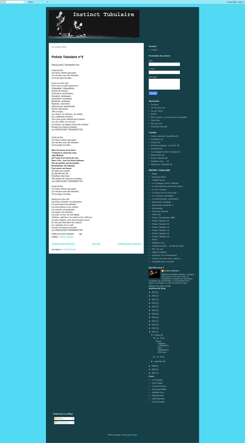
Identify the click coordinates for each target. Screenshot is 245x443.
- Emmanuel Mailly (158, 389)
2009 (154, 366)
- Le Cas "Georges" (159, 190)
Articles (59, 418)
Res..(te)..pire (156, 123)
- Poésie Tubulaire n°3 (160, 227)
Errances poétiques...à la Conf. (164, 145)
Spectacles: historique (160, 164)
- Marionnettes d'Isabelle (161, 202)
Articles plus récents (63, 243)
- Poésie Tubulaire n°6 (160, 236)
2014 (154, 317)
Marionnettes (156, 155)
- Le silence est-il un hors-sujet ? (164, 193)
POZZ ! (154, 114)
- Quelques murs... (158, 243)
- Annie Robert (157, 383)
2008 (154, 369)
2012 (154, 325)
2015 (154, 314)
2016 (154, 310)
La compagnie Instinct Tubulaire (164, 152)
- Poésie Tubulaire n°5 (160, 233)
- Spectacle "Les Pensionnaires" (164, 255)
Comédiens (155, 139)
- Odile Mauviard (157, 399)
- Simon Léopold (157, 402)
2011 (154, 328)
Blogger (134, 435)
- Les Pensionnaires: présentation (165, 199)
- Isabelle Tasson (158, 180)
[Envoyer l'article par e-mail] (80, 234)
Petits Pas (155, 120)
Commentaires (62, 423)
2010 (154, 332)
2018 (154, 307)
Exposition (155, 149)
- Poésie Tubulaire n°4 (160, 230)
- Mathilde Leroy (157, 392)
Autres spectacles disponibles (163, 136)
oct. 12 (159, 338)
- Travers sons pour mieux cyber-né (165, 258)
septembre (158, 361)
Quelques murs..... (158, 161)
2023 (154, 296)
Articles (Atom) (69, 249)
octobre (157, 335)
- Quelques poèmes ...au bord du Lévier (167, 246)
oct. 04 (159, 357)
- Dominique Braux (158, 177)
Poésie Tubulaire (66, 237)
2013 (154, 321)
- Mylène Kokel (157, 395)
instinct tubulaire (171, 271)
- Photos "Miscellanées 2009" (163, 218)
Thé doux (155, 105)
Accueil (96, 243)
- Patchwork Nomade (159, 211)
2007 (154, 373)
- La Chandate (156, 380)
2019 (154, 303)
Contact (154, 50)
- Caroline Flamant (158, 386)
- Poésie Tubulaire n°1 (160, 221)
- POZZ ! (154, 240)
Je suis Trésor (157, 111)
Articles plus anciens (129, 243)
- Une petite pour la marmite (162, 262)
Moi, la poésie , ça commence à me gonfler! (169, 117)
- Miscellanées (157, 208)
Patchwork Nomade (159, 127)
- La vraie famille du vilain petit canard (166, 186)
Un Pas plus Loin (158, 108)
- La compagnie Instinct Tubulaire (164, 183)
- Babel (154, 174)
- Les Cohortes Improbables (162, 196)
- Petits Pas (156, 214)
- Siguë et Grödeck (158, 252)
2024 (154, 292)
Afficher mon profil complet (160, 286)
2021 (154, 299)
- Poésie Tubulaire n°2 (160, 224)
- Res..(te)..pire (157, 249)
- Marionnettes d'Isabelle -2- (162, 205)
